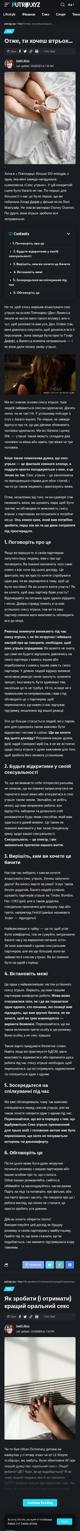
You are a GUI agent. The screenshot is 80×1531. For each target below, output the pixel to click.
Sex (9, 31)
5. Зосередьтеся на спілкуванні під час (38, 282)
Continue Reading (40, 1503)
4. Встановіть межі (28, 272)
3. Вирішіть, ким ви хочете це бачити (41, 264)
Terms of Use (29, 1523)
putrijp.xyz (26, 4)
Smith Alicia (22, 61)
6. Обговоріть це (26, 292)
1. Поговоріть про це (28, 243)
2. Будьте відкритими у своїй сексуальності (33, 253)
